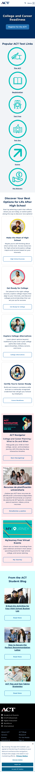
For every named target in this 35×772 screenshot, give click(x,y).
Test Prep (17, 116)
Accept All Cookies (17, 769)
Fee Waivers (17, 188)
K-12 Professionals (10, 718)
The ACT (17, 68)
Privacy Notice (22, 756)
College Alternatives (17, 355)
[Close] (33, 744)
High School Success (17, 259)
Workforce (8, 723)
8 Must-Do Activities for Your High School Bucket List (17, 608)
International (9, 726)
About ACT (5, 732)
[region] (17, 756)
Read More (17, 618)
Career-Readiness (17, 400)
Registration (17, 92)
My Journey (17, 560)
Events (4, 737)
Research (22, 735)
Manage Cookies (17, 760)
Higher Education (10, 720)
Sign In (21, 740)
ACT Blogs (22, 732)
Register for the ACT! (17, 27)
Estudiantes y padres (17, 511)
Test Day (17, 140)
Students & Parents (11, 715)
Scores (17, 164)
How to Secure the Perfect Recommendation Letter (17, 647)
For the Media (24, 737)
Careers (4, 735)
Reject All (17, 764)
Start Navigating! (17, 458)
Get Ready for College (17, 307)
